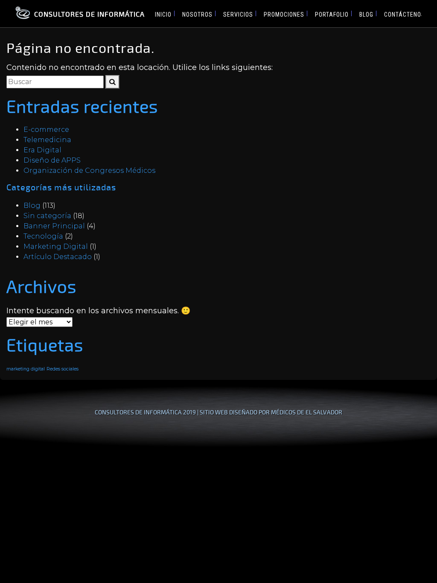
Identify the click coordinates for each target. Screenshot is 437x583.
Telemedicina (47, 140)
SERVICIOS (238, 14)
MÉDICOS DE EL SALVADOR (306, 412)
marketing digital (25, 369)
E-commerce (46, 129)
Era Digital (42, 150)
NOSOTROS (197, 14)
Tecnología (43, 236)
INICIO (163, 14)
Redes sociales (63, 369)
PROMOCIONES (284, 14)
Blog (32, 205)
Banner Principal (54, 226)
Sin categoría (47, 216)
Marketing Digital (55, 246)
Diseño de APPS (52, 160)
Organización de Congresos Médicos (89, 170)
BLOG (366, 14)
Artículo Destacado (57, 257)
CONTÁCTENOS (404, 14)
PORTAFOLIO (332, 14)
